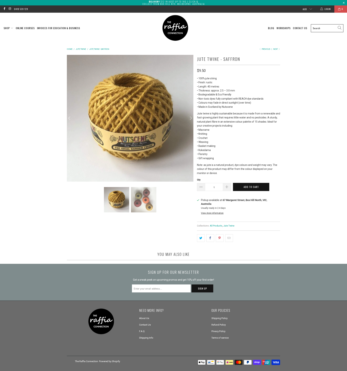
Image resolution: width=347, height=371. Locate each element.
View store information (212, 213)
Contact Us (300, 28)
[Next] (191, 118)
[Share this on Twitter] (201, 238)
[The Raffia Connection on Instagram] (9, 9)
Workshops (284, 28)
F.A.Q (142, 331)
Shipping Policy (219, 318)
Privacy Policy (218, 331)
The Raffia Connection (86, 361)
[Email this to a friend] (229, 238)
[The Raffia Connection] (175, 28)
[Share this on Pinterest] (220, 238)
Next (275, 49)
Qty (199, 179)
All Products (216, 225)
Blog (271, 28)
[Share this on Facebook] (210, 238)
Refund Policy (218, 324)
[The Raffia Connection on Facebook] (4, 9)
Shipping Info (146, 337)
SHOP (7, 28)
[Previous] (69, 118)
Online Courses (25, 28)
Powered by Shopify (109, 361)
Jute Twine (228, 225)
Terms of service (220, 337)
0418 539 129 (21, 9)
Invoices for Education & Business (58, 28)
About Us (144, 318)
